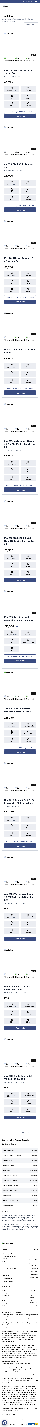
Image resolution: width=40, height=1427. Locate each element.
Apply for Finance (33, 1263)
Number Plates (33, 1260)
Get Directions (11, 1269)
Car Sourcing (34, 1266)
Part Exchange (34, 1271)
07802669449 (8, 1281)
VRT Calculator (33, 1274)
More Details (20, 116)
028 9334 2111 (8, 1278)
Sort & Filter (30, 24)
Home (36, 1254)
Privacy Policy (34, 1277)
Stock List (35, 1257)
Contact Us (35, 1268)
